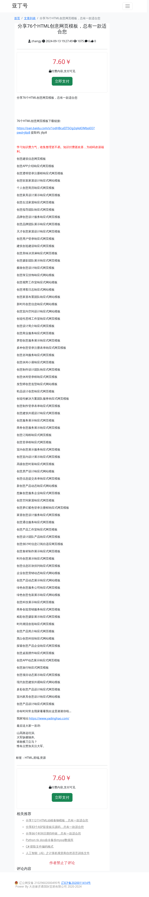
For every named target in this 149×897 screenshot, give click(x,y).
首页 (17, 18)
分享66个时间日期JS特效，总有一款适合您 (53, 833)
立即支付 (62, 81)
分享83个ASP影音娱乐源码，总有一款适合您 (55, 827)
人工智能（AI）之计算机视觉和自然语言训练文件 (58, 853)
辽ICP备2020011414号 (76, 883)
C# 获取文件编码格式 (39, 846)
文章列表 (30, 18)
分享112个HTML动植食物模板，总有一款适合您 (57, 820)
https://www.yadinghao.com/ (49, 718)
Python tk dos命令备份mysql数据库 (49, 840)
